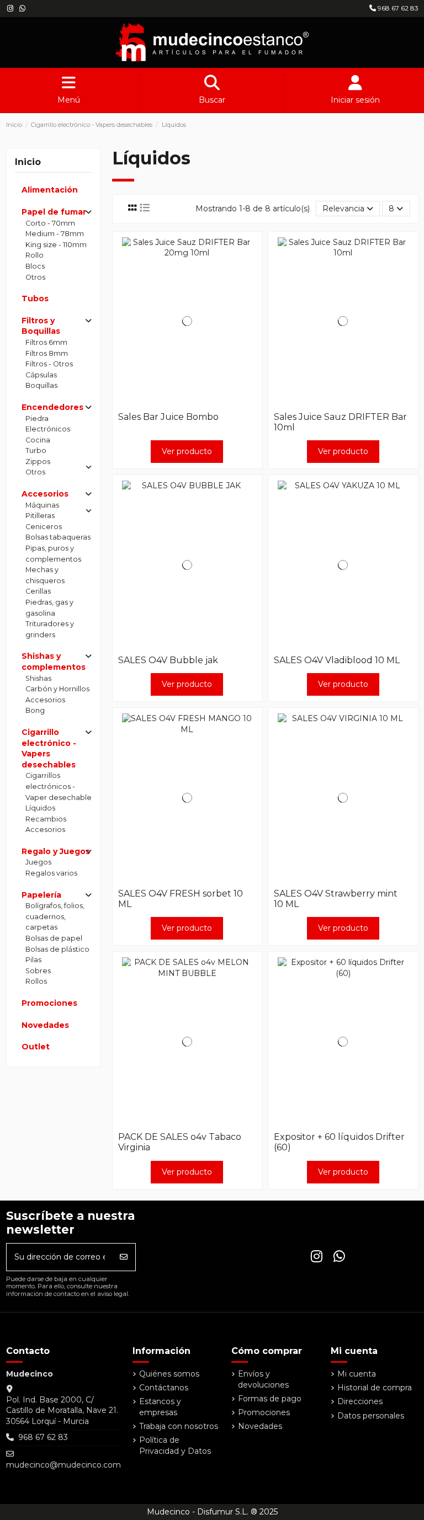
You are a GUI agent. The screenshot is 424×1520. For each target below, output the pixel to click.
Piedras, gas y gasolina (49, 607)
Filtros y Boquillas (41, 326)
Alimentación (50, 190)
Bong (35, 710)
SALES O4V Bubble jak (168, 660)
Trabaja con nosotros (178, 1426)
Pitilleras (40, 515)
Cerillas (38, 591)
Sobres (38, 971)
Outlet (36, 1047)
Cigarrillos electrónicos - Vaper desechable (58, 786)
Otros (35, 277)
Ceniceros (43, 526)
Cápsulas (41, 375)
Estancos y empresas (160, 1406)
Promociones (49, 1003)
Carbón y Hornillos (57, 689)
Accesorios (45, 494)
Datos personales (370, 1416)
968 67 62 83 (397, 8)
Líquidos (40, 808)
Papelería (41, 895)
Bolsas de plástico (57, 949)
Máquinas (42, 505)
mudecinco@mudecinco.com (63, 1465)
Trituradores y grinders (49, 629)
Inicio (28, 162)
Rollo (34, 255)
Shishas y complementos (54, 661)
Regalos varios (51, 873)
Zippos (37, 461)
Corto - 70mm (50, 223)
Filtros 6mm (46, 342)
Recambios (45, 819)
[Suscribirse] (123, 1257)
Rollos (36, 981)
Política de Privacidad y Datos (175, 1445)
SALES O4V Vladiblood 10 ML (337, 660)
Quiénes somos (169, 1374)
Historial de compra (374, 1388)
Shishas (38, 678)
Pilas (33, 960)
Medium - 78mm (54, 234)
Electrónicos (47, 429)
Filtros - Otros (49, 364)
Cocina (37, 440)
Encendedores (52, 407)
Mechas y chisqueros (45, 575)
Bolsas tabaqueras (58, 537)
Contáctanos (163, 1388)
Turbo (35, 450)
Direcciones (360, 1401)
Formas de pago (269, 1399)
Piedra (37, 418)
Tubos (35, 298)
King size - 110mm (56, 245)
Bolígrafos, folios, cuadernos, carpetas (54, 916)
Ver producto (187, 451)
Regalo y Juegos (56, 851)
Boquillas (41, 385)
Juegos (38, 862)
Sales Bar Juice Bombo (168, 417)
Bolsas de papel (53, 938)
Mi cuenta (356, 1374)
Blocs (35, 266)
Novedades (45, 1025)
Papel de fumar (54, 212)
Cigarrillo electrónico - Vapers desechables (49, 748)
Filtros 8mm (46, 353)
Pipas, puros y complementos (53, 553)
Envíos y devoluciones (263, 1379)
